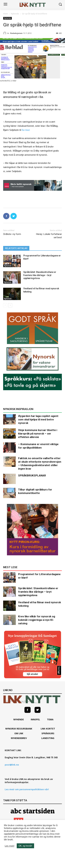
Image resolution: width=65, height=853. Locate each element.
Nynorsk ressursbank (18, 728)
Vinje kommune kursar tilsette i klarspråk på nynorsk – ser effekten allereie (37, 433)
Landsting (47, 738)
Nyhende (15, 13)
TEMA (50, 719)
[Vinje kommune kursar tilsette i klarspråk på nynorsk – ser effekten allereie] (9, 433)
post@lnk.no (12, 764)
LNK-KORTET (48, 728)
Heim (5, 13)
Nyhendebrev (19, 738)
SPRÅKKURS (47, 733)
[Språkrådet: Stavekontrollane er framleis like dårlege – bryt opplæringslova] (12, 277)
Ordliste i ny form (12, 234)
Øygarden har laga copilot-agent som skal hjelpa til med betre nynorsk (38, 419)
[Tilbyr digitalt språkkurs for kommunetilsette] (9, 493)
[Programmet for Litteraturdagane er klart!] (12, 261)
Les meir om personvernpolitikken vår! (27, 789)
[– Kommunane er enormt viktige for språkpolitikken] (9, 447)
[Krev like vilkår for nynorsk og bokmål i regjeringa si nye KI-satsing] (9, 620)
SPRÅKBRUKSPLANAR (32, 475)
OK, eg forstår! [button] (25, 846)
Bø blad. (26, 130)
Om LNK (18, 733)
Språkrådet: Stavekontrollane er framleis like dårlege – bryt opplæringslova (39, 275)
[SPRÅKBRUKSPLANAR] (9, 479)
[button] (60, 4)
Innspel (35, 719)
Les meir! (9, 846)
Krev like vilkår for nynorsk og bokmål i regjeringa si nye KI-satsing (36, 620)
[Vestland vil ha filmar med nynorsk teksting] (12, 294)
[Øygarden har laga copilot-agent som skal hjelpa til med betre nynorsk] (9, 419)
